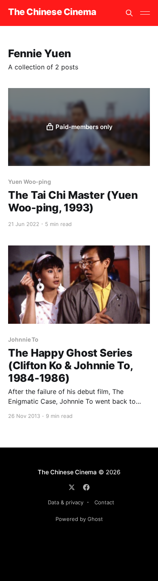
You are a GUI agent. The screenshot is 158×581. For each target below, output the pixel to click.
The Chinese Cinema (52, 12)
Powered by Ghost (79, 519)
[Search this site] (129, 12)
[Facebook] (86, 487)
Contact (104, 502)
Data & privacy (65, 502)
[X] (71, 487)
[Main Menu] (145, 13)
